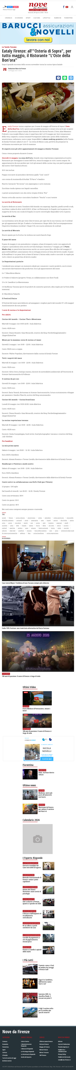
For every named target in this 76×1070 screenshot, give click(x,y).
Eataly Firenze (13, 126)
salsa (11, 526)
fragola (24, 526)
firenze (11, 518)
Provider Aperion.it (63, 1047)
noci (31, 523)
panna (31, 526)
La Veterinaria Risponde (28, 1054)
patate (56, 520)
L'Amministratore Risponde (26, 1045)
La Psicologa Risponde (27, 1051)
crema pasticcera (59, 518)
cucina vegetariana (52, 533)
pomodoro (48, 518)
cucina (38, 523)
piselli (66, 523)
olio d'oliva (64, 520)
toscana (29, 531)
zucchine (4, 526)
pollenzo (22, 533)
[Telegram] (71, 78)
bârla (44, 526)
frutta (38, 526)
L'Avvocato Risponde (27, 1049)
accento (66, 526)
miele (59, 528)
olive (17, 526)
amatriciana (31, 518)
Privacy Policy (62, 1054)
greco (56, 531)
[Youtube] (66, 6)
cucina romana (20, 518)
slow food (12, 531)
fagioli (49, 520)
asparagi (59, 523)
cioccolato (18, 523)
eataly (4, 518)
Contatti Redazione (64, 1044)
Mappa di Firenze (44, 1047)
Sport (28, 18)
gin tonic (51, 526)
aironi (26, 520)
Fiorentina (68, 18)
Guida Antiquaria (26, 1057)
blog (29, 533)
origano (33, 528)
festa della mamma (40, 531)
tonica (59, 526)
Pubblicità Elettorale (64, 1057)
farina (53, 528)
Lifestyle (46, 18)
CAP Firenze (42, 1055)
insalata (51, 523)
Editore (60, 1041)
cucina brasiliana (38, 533)
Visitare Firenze (44, 1044)
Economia (19, 18)
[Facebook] (63, 6)
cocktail (4, 528)
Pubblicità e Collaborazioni (62, 1050)
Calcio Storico (25, 1041)
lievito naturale (43, 528)
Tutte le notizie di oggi (9, 1058)
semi (44, 523)
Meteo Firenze (43, 1050)
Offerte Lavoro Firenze (46, 1041)
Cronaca (8, 18)
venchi (26, 523)
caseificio (21, 531)
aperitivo (12, 528)
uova (42, 520)
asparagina (34, 520)
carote (10, 523)
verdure (20, 528)
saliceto (4, 531)
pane (26, 528)
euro (50, 531)
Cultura (36, 18)
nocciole (66, 528)
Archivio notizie (6, 1061)
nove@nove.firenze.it (64, 1060)
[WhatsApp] (64, 78)
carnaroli (19, 520)
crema (40, 518)
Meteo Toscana (44, 1052)
